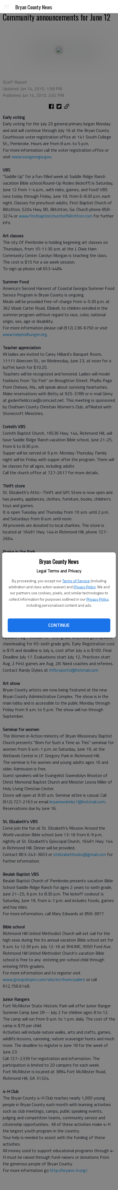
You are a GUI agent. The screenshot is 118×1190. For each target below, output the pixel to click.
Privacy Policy (84, 587)
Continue (58, 625)
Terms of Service (76, 581)
